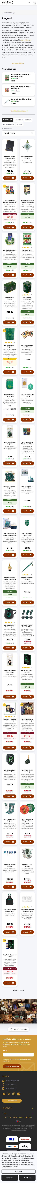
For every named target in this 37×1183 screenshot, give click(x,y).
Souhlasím (27, 1178)
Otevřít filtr (9, 133)
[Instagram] (13, 1093)
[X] (8, 1093)
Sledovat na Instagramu (20, 1029)
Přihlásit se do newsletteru (12, 1066)
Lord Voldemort (26, 40)
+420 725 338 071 (11, 1084)
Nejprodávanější (8, 124)
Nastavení (18, 1171)
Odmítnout (9, 1178)
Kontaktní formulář (12, 1100)
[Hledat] (29, 2)
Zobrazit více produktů (18, 111)
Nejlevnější (19, 120)
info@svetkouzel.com (12, 1080)
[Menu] (34, 2)
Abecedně (19, 124)
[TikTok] (18, 1093)
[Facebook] (3, 1093)
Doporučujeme (7, 120)
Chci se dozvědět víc (18, 63)
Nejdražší (28, 120)
